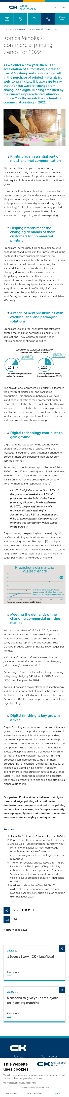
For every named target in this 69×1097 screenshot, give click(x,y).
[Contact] (7, 19)
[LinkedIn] (25, 910)
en (63, 8)
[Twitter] (29, 910)
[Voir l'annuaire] (48, 19)
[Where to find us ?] (20, 19)
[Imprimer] (7, 919)
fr (55, 8)
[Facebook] (22, 910)
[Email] (32, 910)
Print (16, 919)
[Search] (34, 19)
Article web (17, 843)
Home (6, 29)
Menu (62, 17)
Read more (13, 972)
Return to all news (16, 929)
